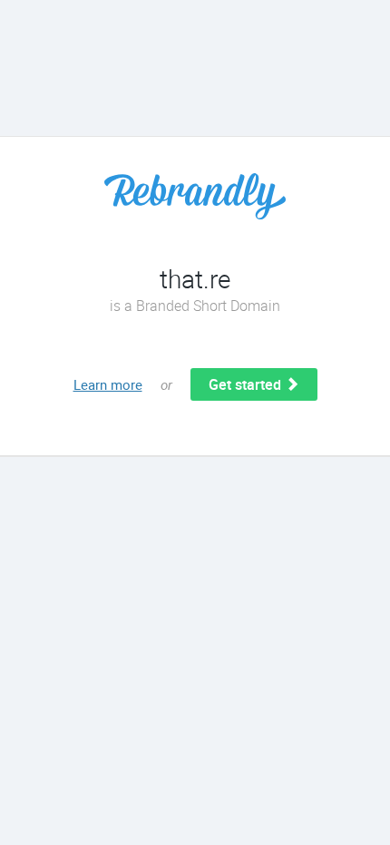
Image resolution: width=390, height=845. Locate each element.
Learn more (107, 384)
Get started (247, 384)
